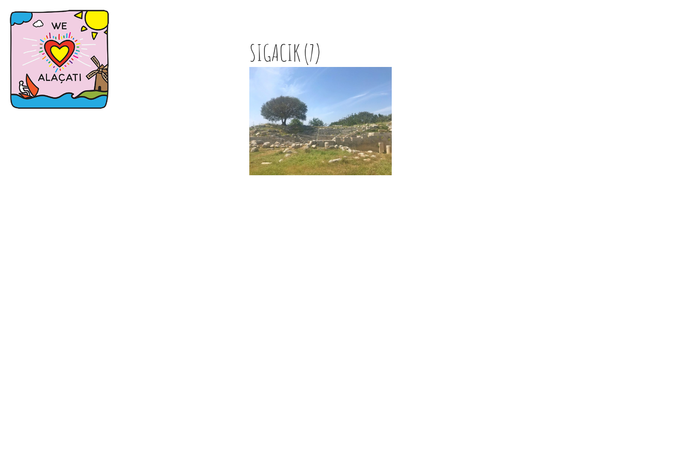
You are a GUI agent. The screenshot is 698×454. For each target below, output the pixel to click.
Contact (27, 176)
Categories (33, 161)
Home (19, 147)
